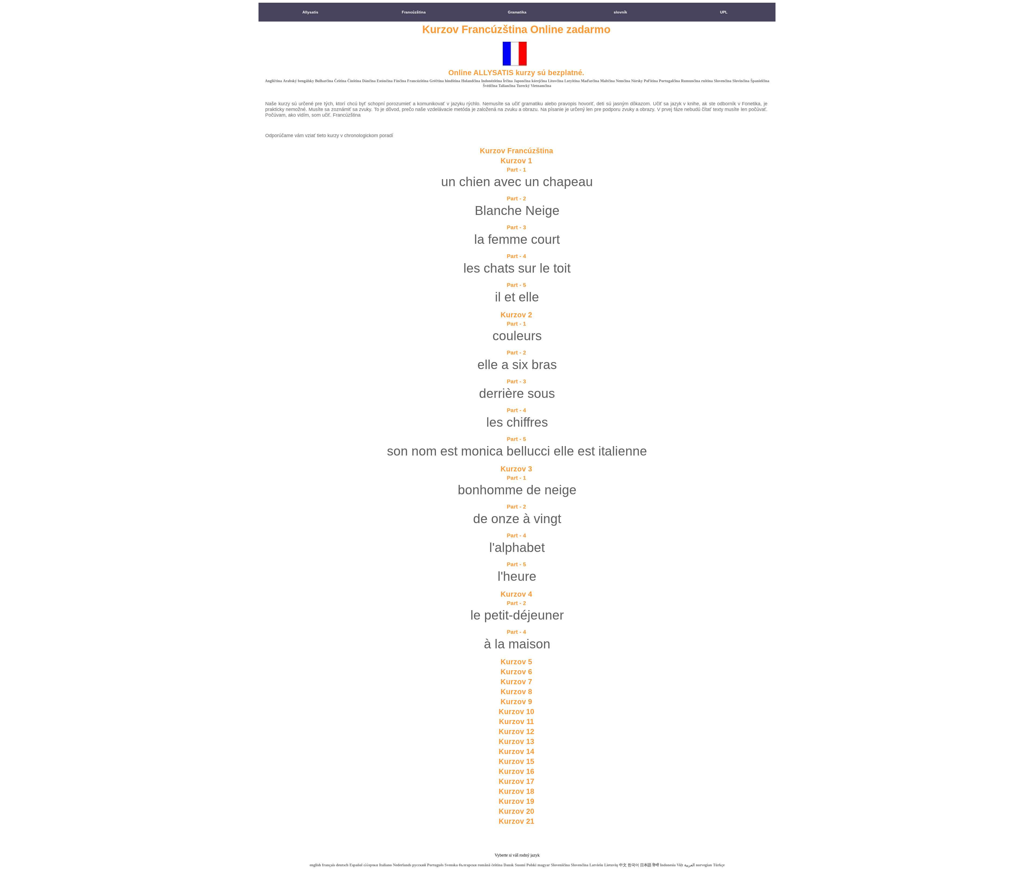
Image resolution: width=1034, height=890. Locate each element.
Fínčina (400, 81)
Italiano (385, 865)
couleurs (517, 336)
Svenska (451, 865)
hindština (452, 81)
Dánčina (369, 81)
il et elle (517, 297)
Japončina (522, 81)
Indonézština (491, 81)
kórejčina (539, 81)
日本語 (645, 865)
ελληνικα (371, 865)
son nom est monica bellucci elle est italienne (517, 451)
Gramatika (517, 12)
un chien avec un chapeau (517, 182)
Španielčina (759, 81)
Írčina (508, 81)
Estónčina (385, 81)
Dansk (509, 865)
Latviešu (596, 865)
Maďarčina (590, 81)
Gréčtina (436, 81)
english (315, 865)
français (328, 865)
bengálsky (306, 81)
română (484, 865)
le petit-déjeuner (517, 615)
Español (356, 865)
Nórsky (637, 81)
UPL (724, 12)
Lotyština (572, 81)
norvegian (704, 865)
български (468, 865)
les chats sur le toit (517, 268)
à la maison (517, 644)
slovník (620, 12)
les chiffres (517, 422)
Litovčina (555, 81)
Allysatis (310, 12)
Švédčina (490, 86)
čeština (496, 865)
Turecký (523, 86)
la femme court (517, 239)
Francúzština (414, 12)
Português (435, 865)
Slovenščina (560, 865)
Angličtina (273, 81)
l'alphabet (517, 547)
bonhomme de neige (517, 490)
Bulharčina (324, 81)
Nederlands (402, 865)
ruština (707, 81)
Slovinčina (740, 81)
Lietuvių (611, 865)
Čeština (340, 81)
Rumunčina (690, 81)
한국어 (633, 865)
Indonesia (668, 865)
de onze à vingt (517, 519)
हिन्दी (655, 865)
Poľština (651, 81)
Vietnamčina (541, 86)
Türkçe (719, 865)
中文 (623, 865)
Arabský (290, 81)
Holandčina (470, 81)
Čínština (354, 81)
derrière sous (517, 393)
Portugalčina (669, 81)
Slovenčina (722, 81)
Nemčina (623, 81)
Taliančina (506, 86)
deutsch (342, 865)
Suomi (520, 865)
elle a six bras (517, 364)
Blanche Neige (517, 210)
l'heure (517, 576)
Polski (531, 865)
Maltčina (607, 81)
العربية (689, 865)
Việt (680, 865)
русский (419, 865)
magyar (543, 865)
